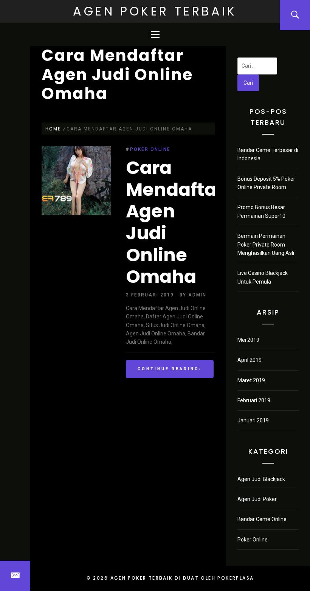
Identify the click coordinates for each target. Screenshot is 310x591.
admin (197, 295)
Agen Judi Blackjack (261, 479)
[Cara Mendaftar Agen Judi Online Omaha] (76, 182)
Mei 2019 (248, 340)
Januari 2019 (253, 420)
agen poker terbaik (155, 11)
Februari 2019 (253, 400)
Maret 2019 (251, 380)
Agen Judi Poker (257, 499)
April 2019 (249, 360)
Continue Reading (168, 369)
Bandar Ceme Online (262, 519)
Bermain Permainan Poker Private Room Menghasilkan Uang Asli (265, 244)
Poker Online (150, 149)
